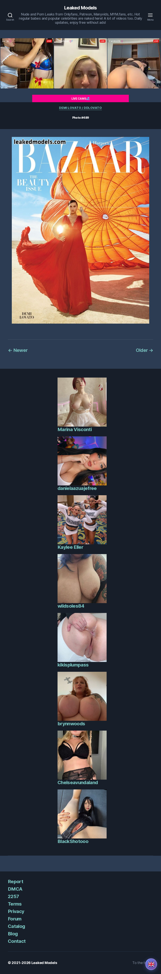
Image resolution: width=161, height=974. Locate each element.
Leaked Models (80, 7)
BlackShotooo (73, 841)
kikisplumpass (73, 665)
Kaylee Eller (70, 547)
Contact (17, 941)
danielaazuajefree (77, 488)
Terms (15, 904)
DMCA (15, 889)
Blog (13, 934)
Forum (15, 919)
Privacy (16, 911)
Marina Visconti (75, 429)
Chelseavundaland (78, 782)
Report (15, 881)
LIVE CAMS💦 (80, 98)
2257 (13, 896)
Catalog (16, 926)
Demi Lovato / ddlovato (80, 108)
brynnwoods (71, 723)
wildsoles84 (71, 606)
